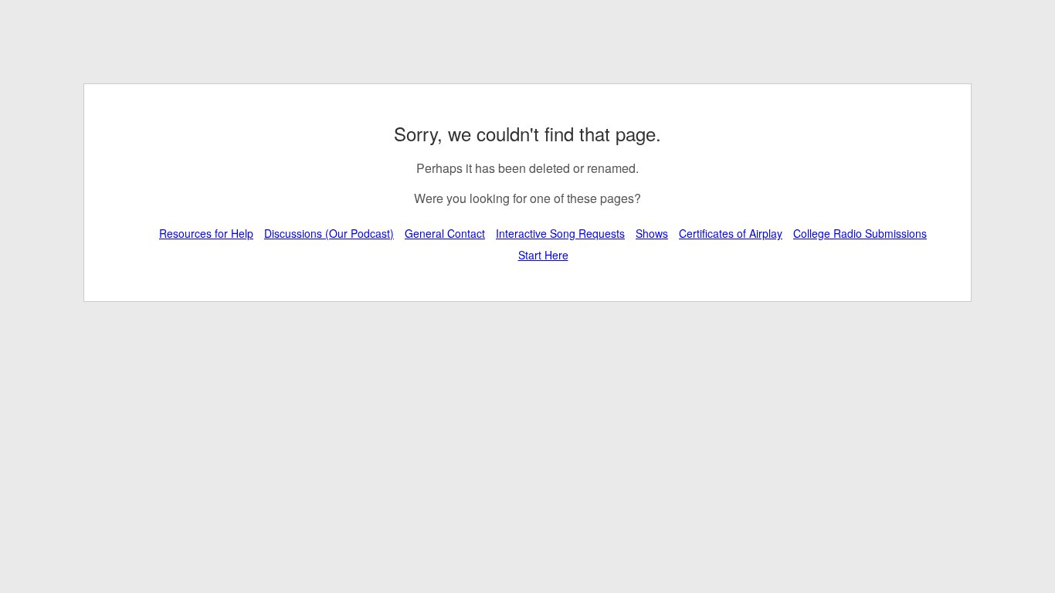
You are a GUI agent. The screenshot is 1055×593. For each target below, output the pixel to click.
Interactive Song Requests (560, 233)
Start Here (543, 255)
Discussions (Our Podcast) (329, 233)
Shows (652, 233)
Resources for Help (206, 233)
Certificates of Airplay (730, 233)
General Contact (445, 233)
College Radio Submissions (860, 233)
